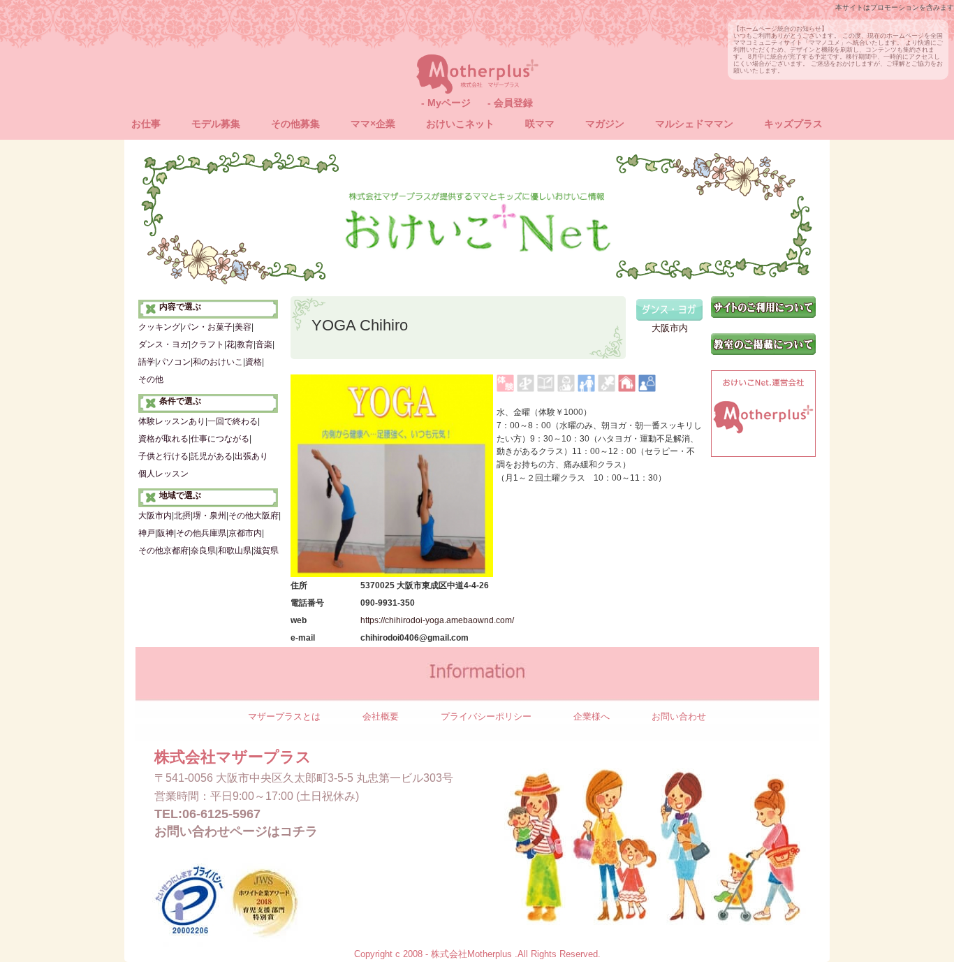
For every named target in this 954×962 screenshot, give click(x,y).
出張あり (251, 456)
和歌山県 (234, 550)
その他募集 (295, 123)
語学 (146, 362)
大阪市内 (155, 515)
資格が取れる (163, 439)
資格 (253, 362)
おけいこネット (460, 123)
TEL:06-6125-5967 (207, 814)
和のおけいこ (218, 362)
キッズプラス (793, 123)
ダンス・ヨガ (163, 344)
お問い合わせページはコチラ (236, 831)
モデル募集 (215, 123)
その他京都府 (163, 550)
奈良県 (203, 550)
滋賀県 (266, 550)
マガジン (604, 123)
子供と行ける (163, 456)
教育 (245, 344)
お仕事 (146, 123)
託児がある (212, 456)
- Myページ (446, 102)
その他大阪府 (253, 515)
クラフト (207, 344)
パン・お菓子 (207, 327)
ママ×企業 (373, 123)
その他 (150, 379)
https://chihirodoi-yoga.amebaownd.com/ (437, 620)
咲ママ (540, 123)
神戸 (146, 533)
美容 (243, 327)
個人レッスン (163, 473)
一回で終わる (232, 421)
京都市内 (245, 533)
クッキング (159, 327)
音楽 (264, 344)
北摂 (182, 515)
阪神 (165, 533)
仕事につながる (220, 439)
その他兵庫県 (201, 533)
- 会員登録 (510, 102)
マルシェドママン (694, 123)
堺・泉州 (209, 515)
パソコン (174, 362)
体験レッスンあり (171, 421)
